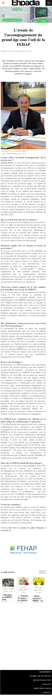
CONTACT (47, 692)
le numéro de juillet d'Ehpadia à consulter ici (23, 529)
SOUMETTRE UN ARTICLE (40, 676)
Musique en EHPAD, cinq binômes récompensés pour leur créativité (7, 597)
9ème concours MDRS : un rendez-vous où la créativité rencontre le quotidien (38, 598)
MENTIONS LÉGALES (42, 688)
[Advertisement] (22, 635)
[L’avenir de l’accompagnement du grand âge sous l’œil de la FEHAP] (23, 535)
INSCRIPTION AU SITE (42, 680)
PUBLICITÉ (47, 684)
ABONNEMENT (45, 672)
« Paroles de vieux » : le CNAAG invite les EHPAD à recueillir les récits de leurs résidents (23, 598)
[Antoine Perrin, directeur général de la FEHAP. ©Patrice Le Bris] (23, 83)
